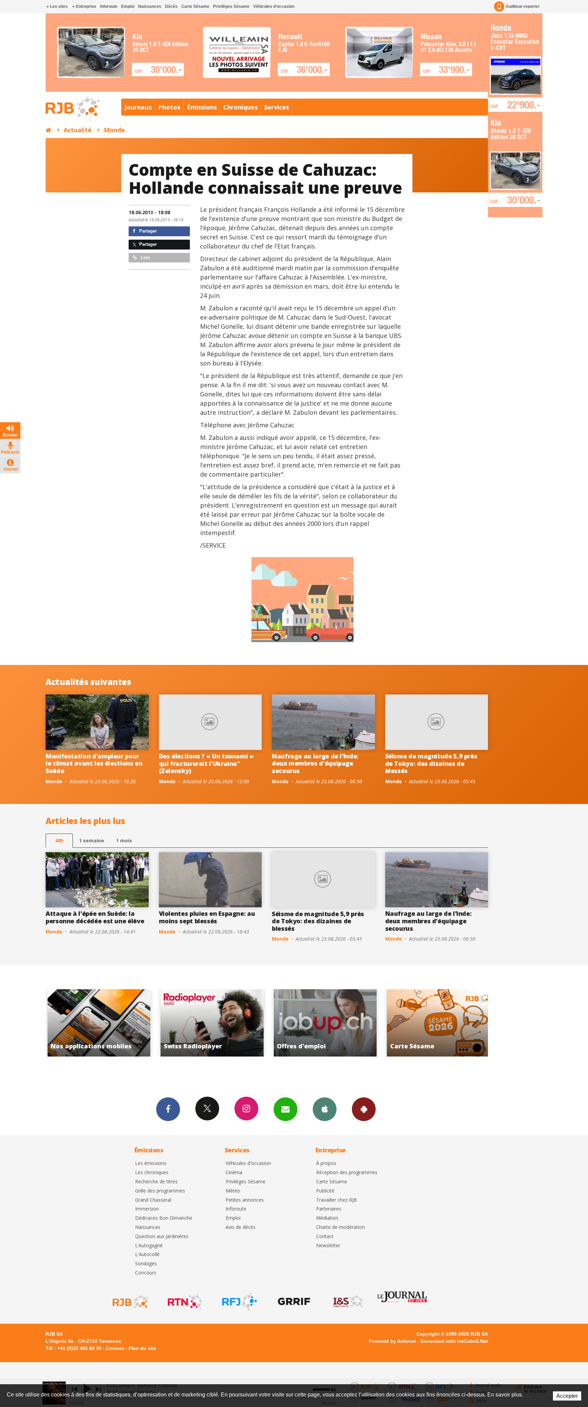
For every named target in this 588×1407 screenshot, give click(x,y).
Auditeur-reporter (523, 6)
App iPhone (325, 1109)
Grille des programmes (160, 1191)
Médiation (327, 1218)
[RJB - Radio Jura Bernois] (130, 1301)
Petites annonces (245, 1200)
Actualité (78, 130)
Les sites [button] (58, 6)
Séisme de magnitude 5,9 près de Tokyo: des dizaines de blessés (431, 763)
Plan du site (142, 1348)
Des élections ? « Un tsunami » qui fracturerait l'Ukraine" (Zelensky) (206, 763)
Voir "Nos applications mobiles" (437, 1023)
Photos (169, 107)
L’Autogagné (149, 1246)
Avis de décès (241, 1227)
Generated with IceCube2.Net (454, 1341)
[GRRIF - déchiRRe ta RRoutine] (293, 1301)
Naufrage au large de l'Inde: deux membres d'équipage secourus (315, 763)
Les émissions (150, 1163)
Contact (324, 1236)
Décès (171, 6)
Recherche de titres (156, 1182)
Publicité (325, 1191)
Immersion (147, 1209)
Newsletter (328, 1246)
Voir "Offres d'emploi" (210, 1023)
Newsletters (285, 1109)
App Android (364, 1109)
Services (276, 107)
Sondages (146, 1264)
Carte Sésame (195, 6)
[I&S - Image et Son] (348, 1301)
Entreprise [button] (85, 6)
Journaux (138, 107)
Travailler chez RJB (336, 1200)
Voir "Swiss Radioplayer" (97, 1023)
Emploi (127, 6)
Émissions (202, 107)
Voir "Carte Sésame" (323, 1023)
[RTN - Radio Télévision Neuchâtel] (184, 1301)
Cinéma (234, 1173)
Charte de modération (340, 1227)
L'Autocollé (147, 1254)
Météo (233, 1191)
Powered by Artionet (392, 1341)
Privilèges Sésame (231, 6)
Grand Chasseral (153, 1200)
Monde (114, 130)
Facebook (168, 1109)
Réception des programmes (346, 1173)
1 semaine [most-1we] (91, 840)
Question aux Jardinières (162, 1236)
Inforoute (108, 6)
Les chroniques (151, 1173)
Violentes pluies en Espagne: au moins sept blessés (207, 917)
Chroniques (240, 107)
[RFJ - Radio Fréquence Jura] (239, 1301)
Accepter (567, 1396)
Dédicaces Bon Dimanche (163, 1218)
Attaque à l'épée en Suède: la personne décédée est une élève (95, 917)
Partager (147, 231)
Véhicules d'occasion (273, 6)
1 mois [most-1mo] (124, 840)
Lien (145, 257)
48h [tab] (59, 840)
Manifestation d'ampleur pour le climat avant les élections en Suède (94, 763)
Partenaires (328, 1209)
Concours (145, 1273)
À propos (326, 1163)
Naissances (149, 6)
